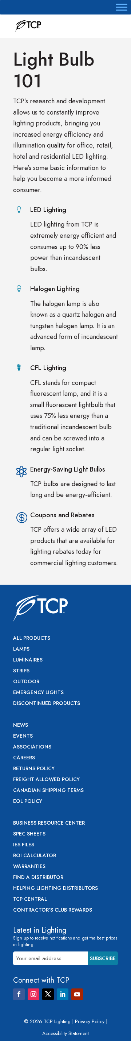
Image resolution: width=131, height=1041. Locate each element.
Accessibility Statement (65, 1033)
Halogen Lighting (55, 289)
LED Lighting (48, 210)
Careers (24, 758)
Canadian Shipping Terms (48, 791)
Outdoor (26, 682)
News (20, 725)
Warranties (29, 867)
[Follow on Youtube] (77, 994)
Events (23, 736)
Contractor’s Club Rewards (52, 910)
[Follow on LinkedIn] (62, 994)
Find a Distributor (38, 878)
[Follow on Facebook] (19, 994)
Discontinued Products (46, 704)
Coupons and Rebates (62, 515)
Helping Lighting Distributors (55, 889)
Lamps (21, 649)
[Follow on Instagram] (33, 994)
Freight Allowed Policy (46, 780)
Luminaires (28, 660)
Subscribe (103, 958)
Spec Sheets (29, 834)
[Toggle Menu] (121, 7)
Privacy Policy (89, 1021)
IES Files (23, 845)
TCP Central (30, 899)
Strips (21, 671)
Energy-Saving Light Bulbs (67, 469)
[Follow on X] (48, 994)
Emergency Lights (38, 693)
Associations (32, 747)
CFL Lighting (48, 368)
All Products (31, 638)
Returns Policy (34, 769)
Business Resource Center (49, 823)
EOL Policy (27, 802)
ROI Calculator (34, 856)
